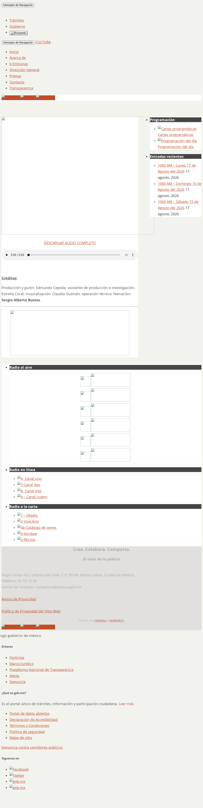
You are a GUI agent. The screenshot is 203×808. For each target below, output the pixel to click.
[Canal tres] (29, 490)
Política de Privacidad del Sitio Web (31, 611)
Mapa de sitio (21, 737)
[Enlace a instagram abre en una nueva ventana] (17, 781)
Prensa (15, 76)
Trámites (17, 20)
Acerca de (18, 57)
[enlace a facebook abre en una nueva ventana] (19, 769)
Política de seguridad (27, 731)
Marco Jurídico (22, 663)
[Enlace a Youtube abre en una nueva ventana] (17, 787)
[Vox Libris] (28, 521)
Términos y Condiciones (29, 725)
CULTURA (43, 42)
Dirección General (24, 69)
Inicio (14, 51)
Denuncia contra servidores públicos (32, 747)
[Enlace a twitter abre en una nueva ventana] (17, 775)
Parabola (101, 620)
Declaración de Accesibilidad (33, 719)
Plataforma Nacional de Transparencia (42, 669)
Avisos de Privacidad (19, 599)
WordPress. (117, 620)
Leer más (126, 703)
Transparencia (21, 88)
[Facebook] (45, 97)
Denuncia (17, 681)
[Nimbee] (27, 533)
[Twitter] (28, 97)
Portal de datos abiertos (30, 713)
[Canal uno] (29, 478)
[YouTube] (11, 97)
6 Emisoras (19, 63)
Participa (17, 657)
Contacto (17, 82)
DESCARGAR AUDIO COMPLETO (70, 242)
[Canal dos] (28, 484)
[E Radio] (27, 515)
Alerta (14, 675)
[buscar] (18, 33)
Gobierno (17, 26)
